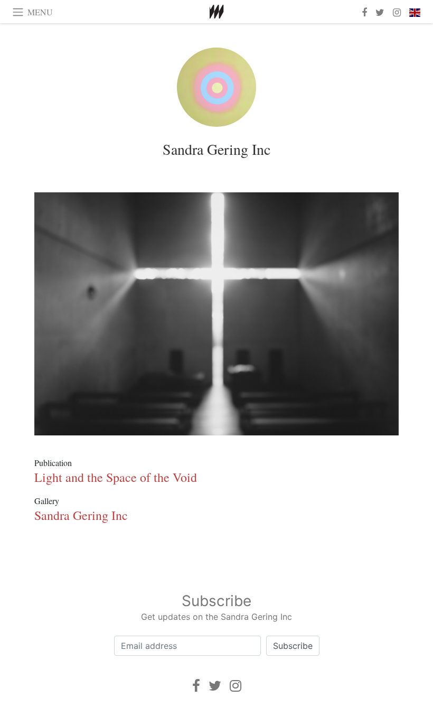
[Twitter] (214, 685)
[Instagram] (235, 685)
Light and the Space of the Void (115, 477)
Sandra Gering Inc (216, 149)
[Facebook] (196, 685)
